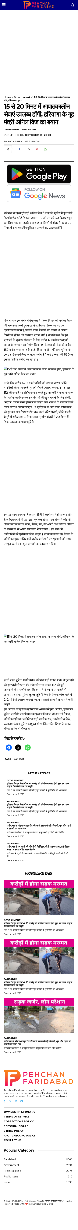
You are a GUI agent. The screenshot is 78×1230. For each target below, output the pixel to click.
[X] (28, 149)
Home (7, 97)
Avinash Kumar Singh (24, 141)
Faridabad (13, 801)
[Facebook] (19, 149)
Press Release (28, 129)
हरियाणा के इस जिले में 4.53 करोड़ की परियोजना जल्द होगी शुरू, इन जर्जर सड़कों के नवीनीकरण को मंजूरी (38, 785)
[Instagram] (10, 1101)
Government (22, 97)
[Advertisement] (39, 50)
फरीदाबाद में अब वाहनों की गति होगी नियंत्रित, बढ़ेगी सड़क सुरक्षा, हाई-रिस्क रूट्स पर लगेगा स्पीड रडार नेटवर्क (38, 848)
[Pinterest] (37, 149)
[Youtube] (22, 1101)
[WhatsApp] (45, 149)
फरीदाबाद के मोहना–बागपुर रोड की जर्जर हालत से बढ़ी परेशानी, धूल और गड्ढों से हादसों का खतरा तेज (39, 827)
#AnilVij (19, 759)
